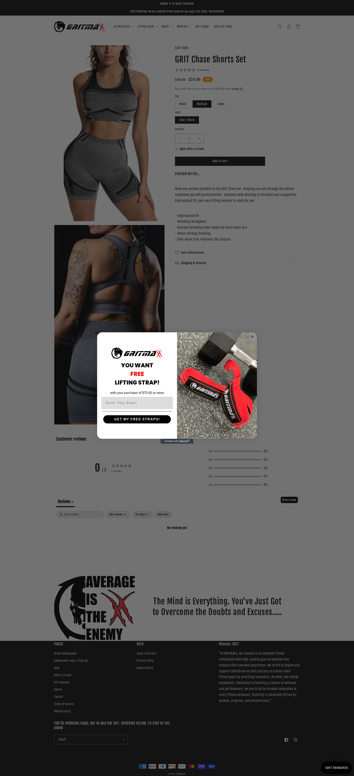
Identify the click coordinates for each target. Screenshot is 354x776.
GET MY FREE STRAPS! (137, 419)
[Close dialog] (252, 336)
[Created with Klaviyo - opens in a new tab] (177, 441)
